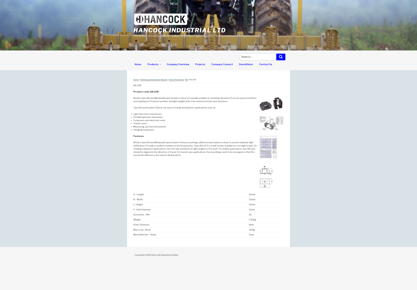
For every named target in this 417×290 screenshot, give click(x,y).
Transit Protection (176, 80)
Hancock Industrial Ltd (179, 30)
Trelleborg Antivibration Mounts (153, 80)
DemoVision (246, 64)
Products (153, 64)
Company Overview (178, 64)
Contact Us (265, 64)
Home (138, 64)
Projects (200, 64)
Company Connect (222, 64)
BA (186, 80)
